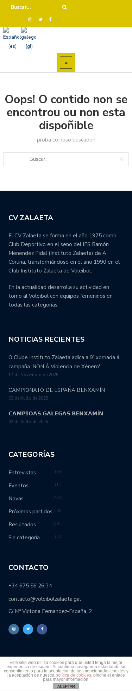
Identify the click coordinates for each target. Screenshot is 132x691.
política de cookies (73, 675)
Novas (16, 498)
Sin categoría (24, 537)
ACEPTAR (66, 686)
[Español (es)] (12, 38)
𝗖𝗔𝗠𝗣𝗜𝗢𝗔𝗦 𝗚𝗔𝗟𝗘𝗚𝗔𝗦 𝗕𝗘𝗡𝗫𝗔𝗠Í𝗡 (55, 413)
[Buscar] (64, 7)
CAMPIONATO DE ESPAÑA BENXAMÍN (56, 390)
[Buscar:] (32, 7)
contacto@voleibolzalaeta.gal (44, 599)
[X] (40, 19)
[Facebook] (50, 19)
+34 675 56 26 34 (30, 585)
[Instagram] (30, 19)
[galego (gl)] (29, 38)
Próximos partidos (30, 511)
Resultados (22, 524)
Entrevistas (22, 472)
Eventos (18, 485)
